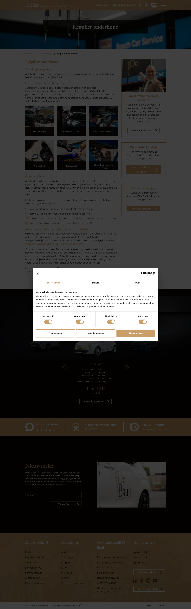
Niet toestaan (55, 333)
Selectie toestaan (95, 333)
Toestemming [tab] (53, 283)
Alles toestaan (136, 333)
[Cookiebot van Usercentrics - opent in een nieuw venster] (143, 273)
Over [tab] (137, 283)
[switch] (80, 322)
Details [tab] (95, 283)
